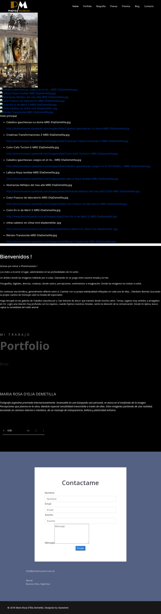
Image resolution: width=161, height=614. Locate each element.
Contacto (149, 6)
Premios (126, 6)
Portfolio (87, 6)
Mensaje (50, 542)
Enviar (80, 548)
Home (75, 6)
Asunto (49, 514)
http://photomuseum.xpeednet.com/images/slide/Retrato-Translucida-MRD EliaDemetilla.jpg (61, 241)
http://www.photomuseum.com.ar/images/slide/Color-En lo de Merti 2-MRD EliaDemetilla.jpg (61, 216)
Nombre (49, 492)
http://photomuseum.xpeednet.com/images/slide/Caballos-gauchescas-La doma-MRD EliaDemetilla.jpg (67, 128)
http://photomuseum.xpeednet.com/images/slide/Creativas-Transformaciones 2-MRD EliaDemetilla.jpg (67, 141)
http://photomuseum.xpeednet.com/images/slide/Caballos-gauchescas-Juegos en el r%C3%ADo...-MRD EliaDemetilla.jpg (78, 166)
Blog (137, 6)
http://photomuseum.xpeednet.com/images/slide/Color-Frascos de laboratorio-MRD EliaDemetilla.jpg (66, 203)
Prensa (113, 6)
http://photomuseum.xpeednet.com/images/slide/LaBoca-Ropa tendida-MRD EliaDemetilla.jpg (62, 178)
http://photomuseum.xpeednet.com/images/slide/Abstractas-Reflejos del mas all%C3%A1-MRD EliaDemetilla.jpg (73, 191)
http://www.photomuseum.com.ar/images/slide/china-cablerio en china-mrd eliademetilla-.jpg (61, 229)
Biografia (100, 6)
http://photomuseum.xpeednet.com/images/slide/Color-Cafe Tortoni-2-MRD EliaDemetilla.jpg (62, 153)
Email (48, 503)
